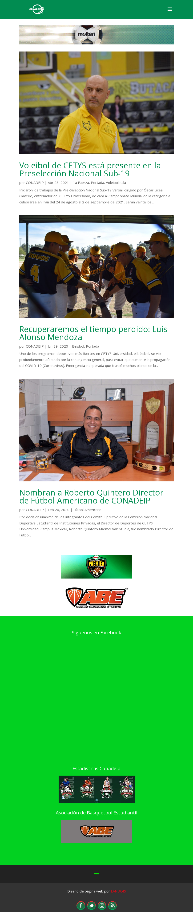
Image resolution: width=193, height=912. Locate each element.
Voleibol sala (116, 182)
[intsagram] (102, 908)
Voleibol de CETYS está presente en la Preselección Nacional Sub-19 (90, 169)
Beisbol (78, 346)
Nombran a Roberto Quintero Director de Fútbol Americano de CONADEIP (91, 496)
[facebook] (80, 908)
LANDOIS (118, 891)
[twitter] (91, 908)
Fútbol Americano (87, 509)
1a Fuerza (81, 182)
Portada (97, 182)
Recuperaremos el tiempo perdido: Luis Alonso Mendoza (93, 333)
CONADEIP (35, 182)
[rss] (112, 908)
